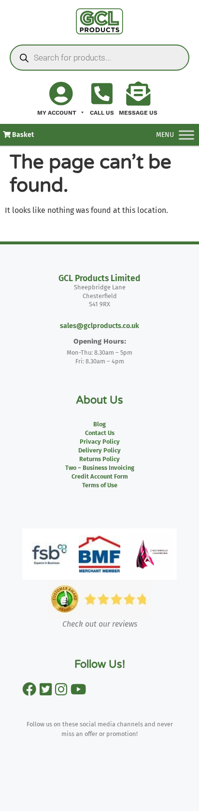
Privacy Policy (100, 441)
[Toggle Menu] (186, 134)
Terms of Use (99, 485)
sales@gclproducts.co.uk (99, 326)
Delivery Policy (99, 450)
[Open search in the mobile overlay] (99, 57)
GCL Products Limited (99, 278)
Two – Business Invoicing (99, 467)
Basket (22, 135)
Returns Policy (99, 459)
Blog (99, 424)
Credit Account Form (99, 476)
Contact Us (99, 432)
